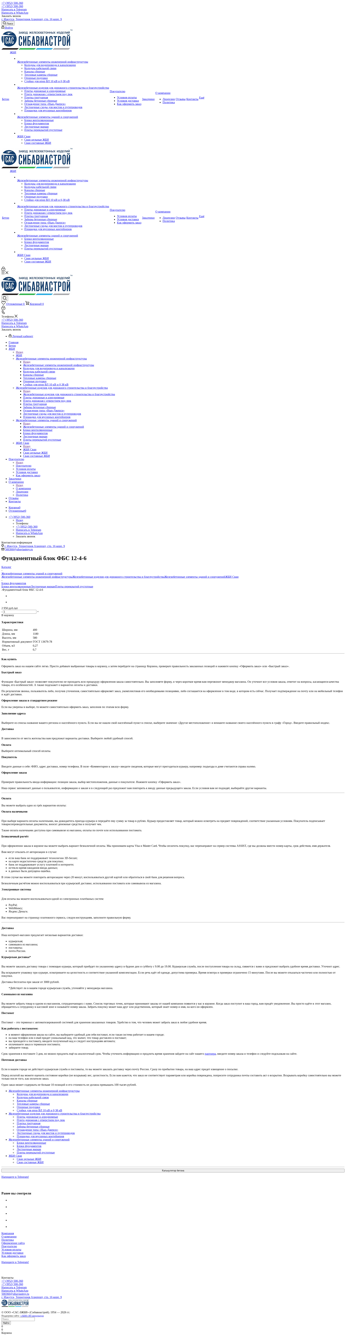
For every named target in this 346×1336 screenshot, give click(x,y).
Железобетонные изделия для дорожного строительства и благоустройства (69, 394)
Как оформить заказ (13, 1256)
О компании (23, 488)
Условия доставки (12, 1252)
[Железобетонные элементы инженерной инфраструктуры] (63, 58)
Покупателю (23, 465)
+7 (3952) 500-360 (12, 3)
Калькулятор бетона (173, 1170)
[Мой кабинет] (3, 269)
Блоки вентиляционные (16, 586)
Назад (19, 352)
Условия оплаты (11, 1249)
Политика (7, 1239)
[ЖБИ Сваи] (63, 133)
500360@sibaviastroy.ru (19, 549)
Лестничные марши (43, 586)
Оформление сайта (13, 1243)
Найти (6, 1323)
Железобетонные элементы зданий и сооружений (53, 426)
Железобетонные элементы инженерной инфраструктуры (58, 365)
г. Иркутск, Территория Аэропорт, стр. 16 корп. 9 (31, 19)
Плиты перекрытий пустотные (74, 586)
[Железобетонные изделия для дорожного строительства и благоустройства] (63, 84)
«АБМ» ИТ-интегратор (32, 1315)
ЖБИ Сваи (29, 449)
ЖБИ (19, 355)
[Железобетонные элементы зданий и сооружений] (63, 113)
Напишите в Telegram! (15, 1176)
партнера (210, 1053)
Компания (7, 1233)
